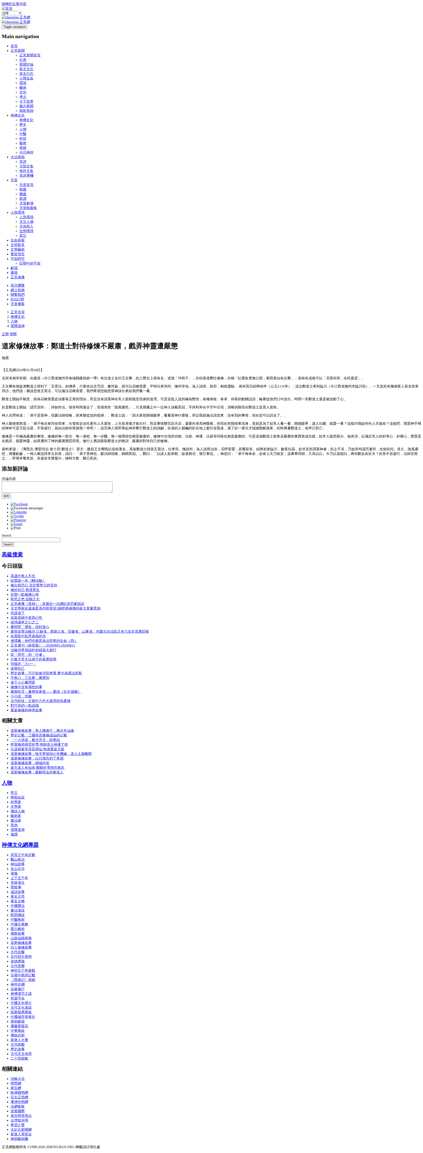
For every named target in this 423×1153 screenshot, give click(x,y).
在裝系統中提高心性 (26, 617)
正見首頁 (18, 312)
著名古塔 (18, 896)
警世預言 (18, 254)
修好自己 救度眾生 (25, 590)
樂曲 (22, 194)
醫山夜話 (18, 859)
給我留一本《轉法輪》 (28, 580)
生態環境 (26, 231)
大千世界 (26, 101)
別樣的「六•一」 (24, 664)
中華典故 (18, 1031)
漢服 (14, 873)
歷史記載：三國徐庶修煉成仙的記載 (39, 735)
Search (6, 535)
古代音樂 (18, 966)
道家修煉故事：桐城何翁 (30, 763)
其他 (14, 825)
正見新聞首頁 (30, 55)
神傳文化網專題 (20, 845)
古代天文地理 (21, 1054)
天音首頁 (26, 185)
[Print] (16, 528)
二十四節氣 (19, 1058)
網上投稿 (18, 290)
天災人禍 (26, 222)
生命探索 (18, 240)
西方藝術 (18, 929)
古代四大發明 (21, 956)
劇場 (14, 268)
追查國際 (18, 1111)
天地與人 (26, 226)
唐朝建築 (18, 1021)
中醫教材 (18, 919)
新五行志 (26, 74)
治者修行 (18, 989)
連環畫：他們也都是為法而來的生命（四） (44, 641)
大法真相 (18, 157)
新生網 (16, 1088)
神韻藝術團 (19, 1139)
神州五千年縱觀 (23, 970)
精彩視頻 (26, 111)
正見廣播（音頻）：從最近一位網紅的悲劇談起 (48, 604)
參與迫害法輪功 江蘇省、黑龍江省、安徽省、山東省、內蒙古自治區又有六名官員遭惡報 (80, 631)
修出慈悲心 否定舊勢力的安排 (34, 585)
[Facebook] (19, 504)
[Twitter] (17, 516)
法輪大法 (18, 1079)
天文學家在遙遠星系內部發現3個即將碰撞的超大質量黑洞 (55, 608)
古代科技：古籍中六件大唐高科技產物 (40, 701)
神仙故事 (18, 864)
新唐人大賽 (19, 1040)
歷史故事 (18, 1049)
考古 (22, 97)
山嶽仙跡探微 (21, 938)
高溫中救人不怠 (23, 576)
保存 (6, 496)
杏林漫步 (18, 882)
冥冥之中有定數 (23, 855)
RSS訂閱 (17, 299)
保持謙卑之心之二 (25, 622)
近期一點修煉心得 (25, 594)
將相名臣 (18, 797)
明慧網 (16, 1083)
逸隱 (14, 834)
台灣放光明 (19, 1120)
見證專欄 (26, 175)
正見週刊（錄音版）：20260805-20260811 (43, 645)
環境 (22, 83)
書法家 (16, 820)
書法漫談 (18, 910)
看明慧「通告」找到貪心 (30, 627)
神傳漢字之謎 (21, 993)
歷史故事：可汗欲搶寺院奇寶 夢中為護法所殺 (46, 673)
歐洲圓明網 (19, 1092)
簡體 (13, 334)
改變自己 (18, 668)
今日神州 (26, 152)
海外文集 (26, 171)
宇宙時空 (18, 259)
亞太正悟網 (19, 1097)
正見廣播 (18, 277)
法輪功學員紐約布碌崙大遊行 (33, 650)
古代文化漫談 (21, 1007)
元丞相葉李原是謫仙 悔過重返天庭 (37, 749)
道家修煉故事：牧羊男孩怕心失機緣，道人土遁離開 (51, 754)
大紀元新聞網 (21, 1129)
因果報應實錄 (21, 1012)
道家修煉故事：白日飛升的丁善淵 (37, 758)
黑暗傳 (16, 887)
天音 (14, 180)
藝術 (22, 87)
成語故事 (18, 892)
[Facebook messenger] (27, 508)
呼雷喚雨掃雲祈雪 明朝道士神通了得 (39, 744)
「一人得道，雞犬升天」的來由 (35, 740)
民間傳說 (18, 915)
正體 (5, 334)
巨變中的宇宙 (30, 263)
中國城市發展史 (23, 1017)
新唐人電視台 (21, 1134)
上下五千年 (19, 878)
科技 (22, 138)
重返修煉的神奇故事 (26, 710)
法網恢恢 (18, 1106)
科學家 (16, 802)
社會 (22, 60)
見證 (22, 161)
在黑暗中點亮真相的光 (28, 636)
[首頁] (7, 8)
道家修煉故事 (21, 943)
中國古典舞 (19, 924)
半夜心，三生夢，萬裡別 (30, 678)
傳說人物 (18, 811)
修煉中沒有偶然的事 (26, 687)
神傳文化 (18, 115)
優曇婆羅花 (19, 1026)
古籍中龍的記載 (23, 975)
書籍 (14, 272)
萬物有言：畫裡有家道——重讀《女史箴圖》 (46, 691)
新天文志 (26, 69)
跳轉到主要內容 (14, 4)
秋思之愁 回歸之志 (25, 599)
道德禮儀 (18, 961)
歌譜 (22, 198)
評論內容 (9, 479)
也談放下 (18, 613)
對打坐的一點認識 (25, 705)
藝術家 (16, 816)
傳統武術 (18, 1035)
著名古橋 (18, 901)
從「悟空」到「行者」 (28, 654)
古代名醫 (18, 952)
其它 (22, 235)
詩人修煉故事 (21, 947)
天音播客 (18, 304)
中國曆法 (18, 906)
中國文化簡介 (21, 1003)
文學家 (16, 806)
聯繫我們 (18, 295)
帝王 (14, 793)
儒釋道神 (18, 326)
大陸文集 (26, 166)
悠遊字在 (18, 998)
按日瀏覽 (18, 285)
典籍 (22, 148)
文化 (22, 92)
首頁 (14, 46)
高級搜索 (12, 554)
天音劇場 (26, 203)
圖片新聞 (26, 106)
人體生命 (26, 78)
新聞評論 (26, 64)
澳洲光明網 (19, 1102)
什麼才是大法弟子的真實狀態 (33, 659)
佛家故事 (18, 933)
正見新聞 (18, 50)
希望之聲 (18, 1125)
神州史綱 (18, 984)
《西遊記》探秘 (23, 980)
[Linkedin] (19, 512)
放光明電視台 (21, 1116)
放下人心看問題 (23, 682)
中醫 (22, 134)
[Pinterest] (18, 520)
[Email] (16, 524)
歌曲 (22, 189)
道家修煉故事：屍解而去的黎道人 (37, 772)
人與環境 (18, 212)
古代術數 (18, 1044)
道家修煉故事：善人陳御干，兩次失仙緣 (42, 730)
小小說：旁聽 (21, 696)
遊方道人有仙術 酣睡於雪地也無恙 (37, 767)
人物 (22, 129)
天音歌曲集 (28, 208)
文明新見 (18, 245)
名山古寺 (18, 869)
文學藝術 (18, 249)
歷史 (22, 124)
